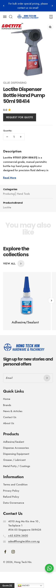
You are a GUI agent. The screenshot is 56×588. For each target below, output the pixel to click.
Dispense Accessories (16, 448)
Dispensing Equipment (16, 454)
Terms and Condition (15, 484)
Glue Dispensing (15, 83)
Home (6, 399)
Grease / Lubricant (14, 460)
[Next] (52, 6)
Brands (7, 405)
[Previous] (3, 6)
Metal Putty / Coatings (16, 466)
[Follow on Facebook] (5, 552)
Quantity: (7, 130)
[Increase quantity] (21, 137)
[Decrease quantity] (7, 137)
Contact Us (9, 417)
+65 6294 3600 (18, 535)
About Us (8, 423)
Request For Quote (19, 117)
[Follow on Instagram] (13, 552)
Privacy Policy (11, 491)
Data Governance (13, 503)
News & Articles (12, 411)
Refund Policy (11, 497)
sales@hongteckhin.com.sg (24, 541)
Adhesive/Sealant (13, 442)
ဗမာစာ (25, 585)
